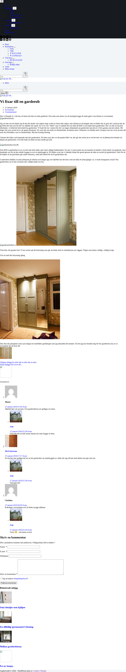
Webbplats (4, 556)
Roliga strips (15, 64)
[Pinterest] (4, 40)
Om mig (8, 62)
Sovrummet (9, 110)
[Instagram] (1, 40)
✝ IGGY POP (15, 53)
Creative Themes (39, 671)
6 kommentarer (11, 112)
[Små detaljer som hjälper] (6, 603)
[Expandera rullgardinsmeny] (15, 47)
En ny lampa (6, 666)
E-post (3, 551)
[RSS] (7, 40)
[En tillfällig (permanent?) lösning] (6, 622)
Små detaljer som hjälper (12, 607)
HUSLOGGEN (16, 60)
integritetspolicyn (20, 579)
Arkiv (7, 67)
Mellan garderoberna (11, 646)
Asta (11, 427)
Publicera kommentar (8, 583)
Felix (12, 49)
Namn (3, 547)
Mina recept (9, 69)
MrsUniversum (11, 451)
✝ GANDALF (16, 56)
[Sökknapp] (25, 75)
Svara (24, 407)
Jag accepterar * (15, 579)
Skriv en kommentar (8, 574)
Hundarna (9, 47)
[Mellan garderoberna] (6, 642)
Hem (7, 44)
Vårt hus (8, 58)
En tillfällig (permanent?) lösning (16, 627)
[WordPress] (10, 40)
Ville (12, 51)
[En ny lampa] (6, 661)
